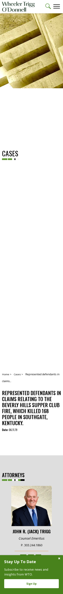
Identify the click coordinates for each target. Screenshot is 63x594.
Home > (6, 374)
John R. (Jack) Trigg (32, 531)
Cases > (18, 374)
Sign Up (31, 583)
